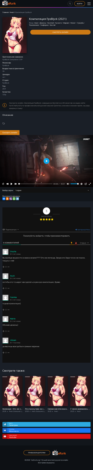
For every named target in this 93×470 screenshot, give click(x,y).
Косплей (50, 23)
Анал (12, 12)
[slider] (35, 184)
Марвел (66, 23)
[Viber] (10, 198)
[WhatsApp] (14, 198)
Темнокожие (34, 25)
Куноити (58, 23)
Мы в (13, 424)
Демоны (43, 23)
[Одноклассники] (7, 198)
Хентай (52, 25)
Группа (14, 430)
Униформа (44, 25)
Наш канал (13, 436)
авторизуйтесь (83, 229)
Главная (5, 12)
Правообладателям (36, 453)
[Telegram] (17, 198)
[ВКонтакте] (3, 198)
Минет (73, 23)
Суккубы (80, 23)
